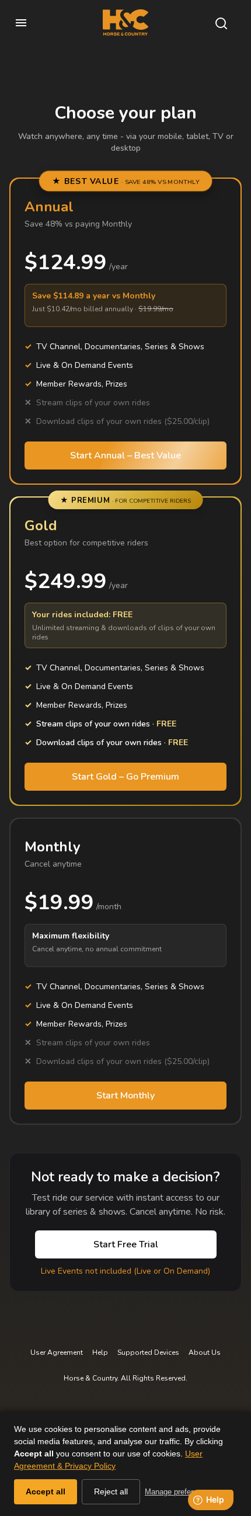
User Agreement (56, 1352)
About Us (205, 1352)
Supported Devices (148, 1352)
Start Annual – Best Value (125, 455)
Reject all (111, 1491)
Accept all (45, 1491)
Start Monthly (125, 1095)
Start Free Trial (125, 1244)
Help (100, 1352)
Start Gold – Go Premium (125, 776)
